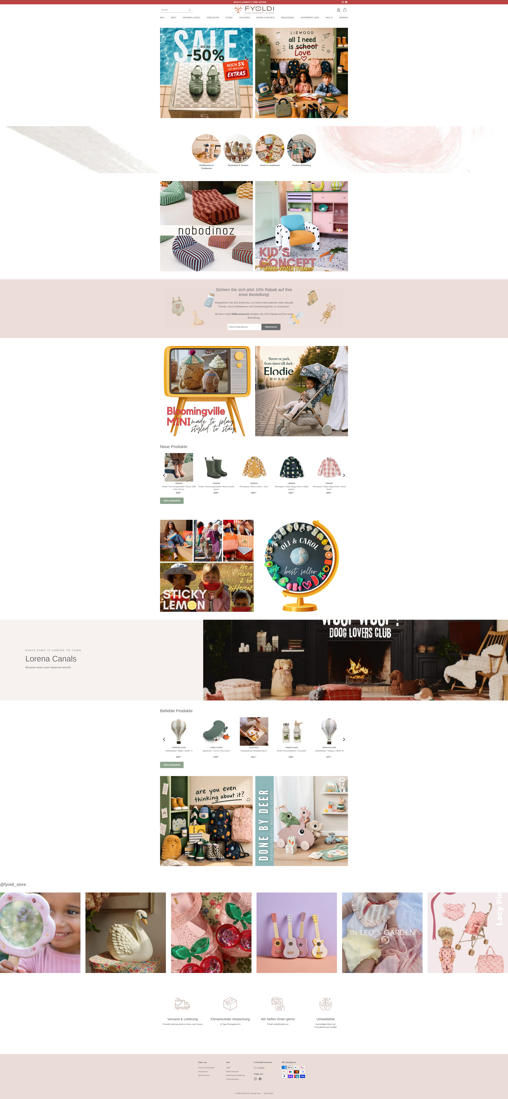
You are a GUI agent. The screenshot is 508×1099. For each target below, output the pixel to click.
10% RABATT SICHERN (254, 569)
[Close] (290, 521)
